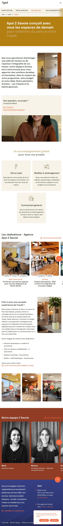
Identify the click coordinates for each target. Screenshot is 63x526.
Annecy (16, 14)
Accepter (44, 520)
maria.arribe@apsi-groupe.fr (14, 110)
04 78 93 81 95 (42, 497)
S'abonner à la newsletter (14, 511)
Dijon (9, 14)
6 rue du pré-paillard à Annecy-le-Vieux (19, 365)
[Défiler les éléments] (59, 259)
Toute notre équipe (54, 418)
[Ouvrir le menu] (60, 3)
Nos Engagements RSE (54, 10)
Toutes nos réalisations (52, 238)
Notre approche (22, 10)
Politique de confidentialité (29, 522)
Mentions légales (15, 522)
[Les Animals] (5, 2)
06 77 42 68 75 (8, 107)
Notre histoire (7, 10)
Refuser (54, 520)
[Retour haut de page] (58, 479)
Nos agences (36, 10)
